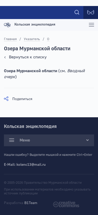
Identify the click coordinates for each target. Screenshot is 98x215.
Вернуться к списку (28, 57)
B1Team (30, 203)
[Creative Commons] (66, 203)
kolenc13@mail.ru (31, 164)
